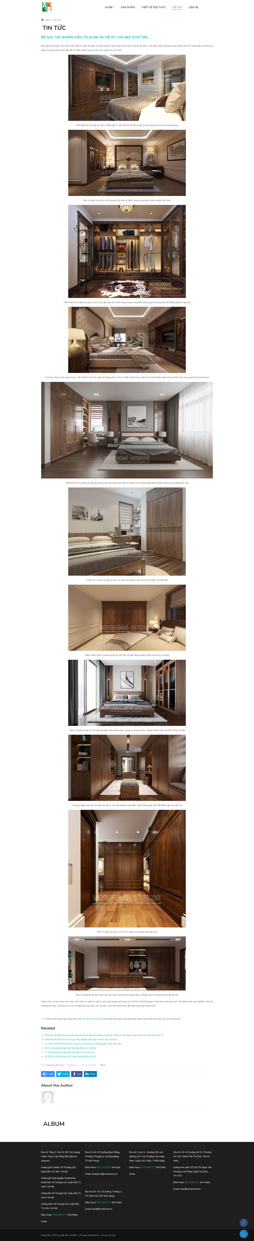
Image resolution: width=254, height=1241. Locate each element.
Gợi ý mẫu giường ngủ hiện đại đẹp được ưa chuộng (70, 1048)
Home (47, 20)
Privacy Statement (89, 1235)
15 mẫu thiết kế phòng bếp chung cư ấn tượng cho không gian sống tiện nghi (83, 1043)
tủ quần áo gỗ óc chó (54, 1065)
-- (151, 38)
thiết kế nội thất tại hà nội (90, 1018)
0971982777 (59, 1214)
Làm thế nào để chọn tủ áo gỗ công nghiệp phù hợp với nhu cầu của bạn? (81, 1039)
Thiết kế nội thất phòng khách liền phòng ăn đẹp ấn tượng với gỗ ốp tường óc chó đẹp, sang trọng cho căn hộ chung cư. (104, 1035)
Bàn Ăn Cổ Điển (69, 1235)
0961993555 (103, 1167)
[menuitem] (110, 7)
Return (103, 1065)
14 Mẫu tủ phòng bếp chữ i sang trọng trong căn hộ (70, 1056)
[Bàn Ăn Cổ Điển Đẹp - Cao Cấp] (47, 7)
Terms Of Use (108, 1235)
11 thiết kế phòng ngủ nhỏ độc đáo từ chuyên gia (69, 1052)
